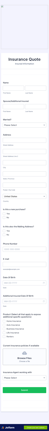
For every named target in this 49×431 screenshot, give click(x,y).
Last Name (29, 93)
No (8, 217)
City (4, 167)
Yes (8, 213)
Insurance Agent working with (17, 372)
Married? (7, 119)
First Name (7, 93)
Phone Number (10, 243)
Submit (24, 390)
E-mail (6, 259)
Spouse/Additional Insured (16, 101)
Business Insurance (15, 329)
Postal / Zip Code (9, 190)
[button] (43, 282)
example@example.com (11, 269)
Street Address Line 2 (10, 156)
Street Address (8, 145)
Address (7, 135)
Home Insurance (14, 321)
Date (4, 288)
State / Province (8, 179)
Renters (10, 336)
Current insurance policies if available (21, 345)
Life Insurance (13, 333)
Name (6, 82)
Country (6, 201)
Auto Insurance (13, 325)
